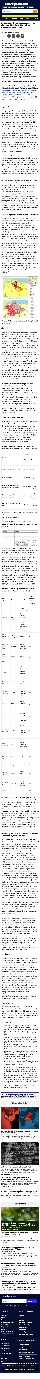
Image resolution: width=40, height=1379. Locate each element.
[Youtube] (26, 1306)
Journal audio (5, 1343)
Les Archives (5, 1345)
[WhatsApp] (22, 36)
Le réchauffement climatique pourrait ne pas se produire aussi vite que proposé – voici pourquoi (19, 1191)
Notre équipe (23, 1349)
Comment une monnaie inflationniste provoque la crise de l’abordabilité (19, 1233)
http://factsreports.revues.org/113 (15, 1033)
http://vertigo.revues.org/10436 (14, 1046)
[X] (13, 36)
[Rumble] (15, 1306)
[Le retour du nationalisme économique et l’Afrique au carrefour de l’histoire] (20, 1118)
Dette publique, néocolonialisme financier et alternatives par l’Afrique (18, 1248)
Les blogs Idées (6, 1353)
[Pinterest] (18, 36)
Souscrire (31, 1301)
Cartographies (5, 1356)
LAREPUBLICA (8, 32)
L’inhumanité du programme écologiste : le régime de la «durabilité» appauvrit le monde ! (19, 1282)
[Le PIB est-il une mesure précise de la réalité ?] (20, 1153)
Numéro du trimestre (8, 1351)
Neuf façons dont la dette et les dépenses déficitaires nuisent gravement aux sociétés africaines (18, 1265)
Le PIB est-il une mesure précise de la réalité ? (17, 1167)
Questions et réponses (26, 1352)
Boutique (4, 1358)
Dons (2, 1361)
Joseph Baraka (6, 1140)
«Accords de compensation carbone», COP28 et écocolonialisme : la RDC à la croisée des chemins (18, 1225)
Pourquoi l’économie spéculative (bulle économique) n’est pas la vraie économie (16, 1178)
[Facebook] (9, 36)
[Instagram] (7, 1306)
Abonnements (5, 1348)
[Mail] (11, 1306)
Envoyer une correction (26, 1347)
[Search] (35, 11)
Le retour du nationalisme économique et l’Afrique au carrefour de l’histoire (19, 1132)
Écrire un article (24, 1344)
